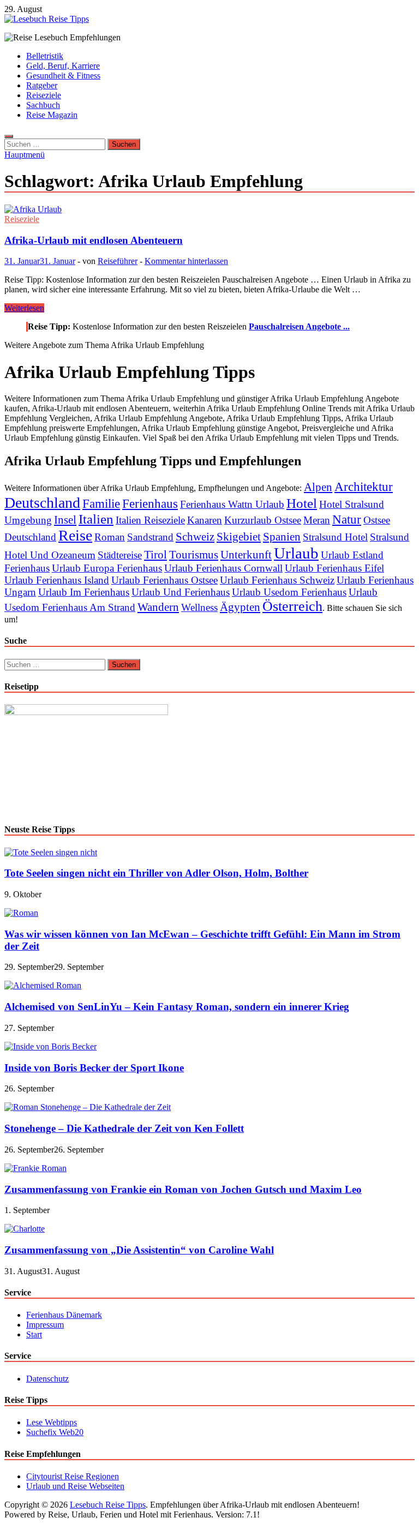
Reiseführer (117, 261)
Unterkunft (246, 554)
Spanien (282, 536)
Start (34, 1334)
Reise (75, 535)
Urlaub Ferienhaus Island (56, 580)
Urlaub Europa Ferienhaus (107, 568)
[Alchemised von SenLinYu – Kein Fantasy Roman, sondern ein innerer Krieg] (42, 985)
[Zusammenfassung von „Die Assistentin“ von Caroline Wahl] (24, 1228)
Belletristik (44, 56)
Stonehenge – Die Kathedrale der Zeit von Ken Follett (124, 1128)
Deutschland (42, 502)
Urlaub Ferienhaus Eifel (334, 568)
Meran (316, 520)
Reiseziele (43, 95)
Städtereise (120, 555)
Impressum (45, 1324)
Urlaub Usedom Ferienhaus (289, 592)
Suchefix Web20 (54, 1432)
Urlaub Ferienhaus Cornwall (223, 568)
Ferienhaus (150, 503)
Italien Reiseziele (150, 520)
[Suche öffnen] (8, 136)
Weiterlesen (24, 308)
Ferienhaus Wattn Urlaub (232, 504)
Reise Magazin (51, 114)
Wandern (158, 607)
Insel (65, 519)
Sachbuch (43, 105)
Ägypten (240, 607)
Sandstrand (150, 537)
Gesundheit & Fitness (63, 75)
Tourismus (193, 554)
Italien (96, 519)
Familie (101, 503)
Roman (109, 537)
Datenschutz (47, 1378)
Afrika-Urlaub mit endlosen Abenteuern (93, 240)
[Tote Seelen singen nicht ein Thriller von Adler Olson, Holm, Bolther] (50, 852)
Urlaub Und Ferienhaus (180, 592)
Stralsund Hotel (335, 537)
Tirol (155, 554)
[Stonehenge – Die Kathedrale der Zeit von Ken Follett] (87, 1107)
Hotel (301, 503)
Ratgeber (41, 85)
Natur (346, 519)
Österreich (292, 606)
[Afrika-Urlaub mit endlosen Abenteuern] (209, 209)
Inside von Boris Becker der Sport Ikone (94, 1067)
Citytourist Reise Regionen (72, 1476)
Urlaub (296, 553)
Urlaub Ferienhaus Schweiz (277, 580)
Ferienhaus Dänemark (64, 1314)
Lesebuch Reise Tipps (108, 1504)
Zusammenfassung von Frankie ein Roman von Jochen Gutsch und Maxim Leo (183, 1189)
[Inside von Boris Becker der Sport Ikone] (50, 1046)
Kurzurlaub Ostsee (262, 520)
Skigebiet (239, 536)
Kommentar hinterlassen (186, 261)
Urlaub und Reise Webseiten (75, 1486)
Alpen (318, 487)
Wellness (199, 607)
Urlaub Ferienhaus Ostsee (164, 580)
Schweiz (195, 536)
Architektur (363, 486)
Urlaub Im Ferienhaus (83, 592)
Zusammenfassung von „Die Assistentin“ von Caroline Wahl (139, 1250)
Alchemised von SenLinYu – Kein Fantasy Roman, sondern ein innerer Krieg (176, 1006)
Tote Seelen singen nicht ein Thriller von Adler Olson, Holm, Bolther (156, 873)
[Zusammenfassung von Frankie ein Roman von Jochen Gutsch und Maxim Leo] (35, 1168)
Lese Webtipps (51, 1422)
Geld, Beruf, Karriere (63, 65)
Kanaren (204, 520)
